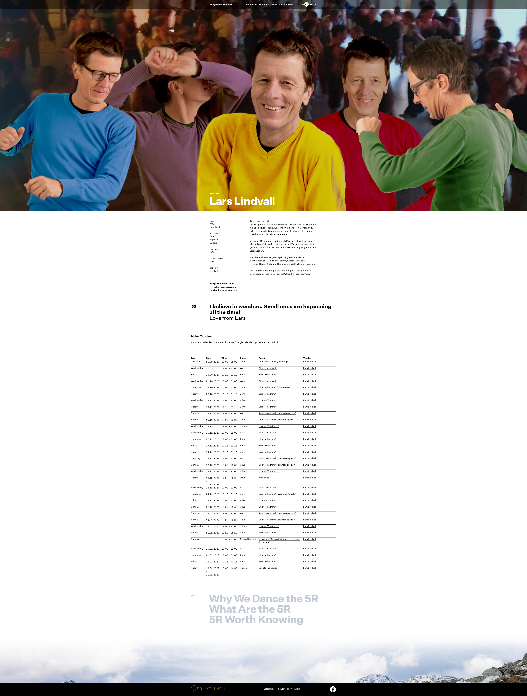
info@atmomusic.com (222, 283)
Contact (289, 4)
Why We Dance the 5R (263, 598)
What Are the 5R (250, 608)
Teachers (264, 4)
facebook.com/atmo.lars (223, 290)
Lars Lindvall (309, 361)
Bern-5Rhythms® (268, 374)
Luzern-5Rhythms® (269, 400)
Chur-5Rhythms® (268, 439)
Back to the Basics (268, 568)
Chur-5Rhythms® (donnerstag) (275, 387)
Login (297, 688)
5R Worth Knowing (256, 619)
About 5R (276, 4)
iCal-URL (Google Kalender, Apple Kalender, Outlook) (252, 342)
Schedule (251, 4)
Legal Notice (269, 688)
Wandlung (264, 477)
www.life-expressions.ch (223, 286)
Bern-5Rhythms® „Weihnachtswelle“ (277, 494)
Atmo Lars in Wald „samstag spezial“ (277, 413)
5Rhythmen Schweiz (221, 4)
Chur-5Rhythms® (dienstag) (273, 361)
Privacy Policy (285, 688)
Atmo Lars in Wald (268, 368)
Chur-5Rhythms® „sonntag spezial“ (277, 419)
